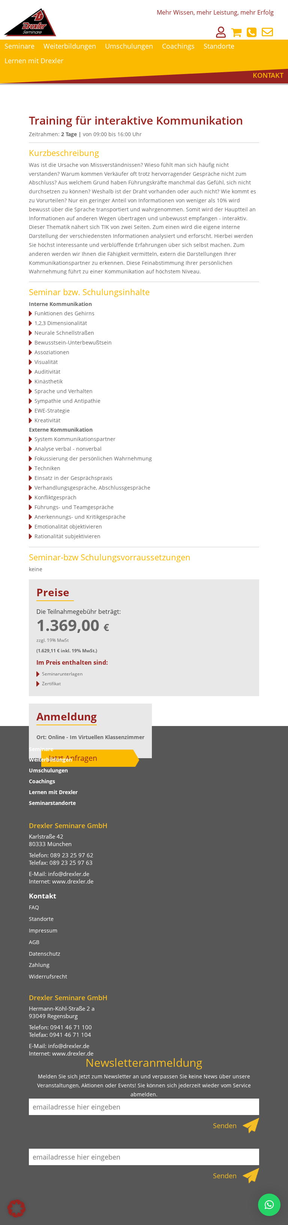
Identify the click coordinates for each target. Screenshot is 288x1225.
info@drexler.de (68, 874)
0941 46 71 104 (70, 1034)
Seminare (19, 46)
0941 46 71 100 (71, 1027)
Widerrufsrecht (48, 976)
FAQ (34, 907)
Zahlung (39, 964)
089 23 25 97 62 (71, 855)
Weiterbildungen (70, 46)
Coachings (178, 46)
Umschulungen (129, 46)
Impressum (43, 930)
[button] (16, 1208)
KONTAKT (268, 75)
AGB (34, 942)
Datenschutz (44, 953)
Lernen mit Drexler (33, 60)
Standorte (219, 46)
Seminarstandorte (52, 802)
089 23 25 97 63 (71, 862)
